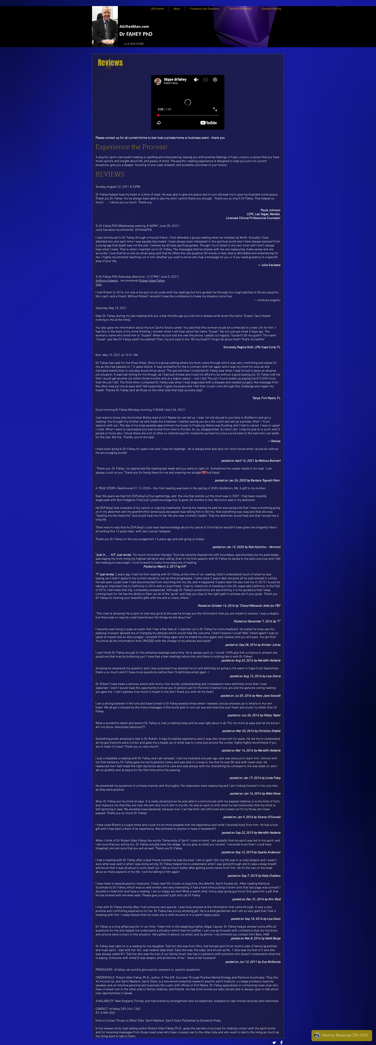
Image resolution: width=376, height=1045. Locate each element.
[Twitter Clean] (274, 1043)
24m (99, 285)
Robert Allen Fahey (152, 281)
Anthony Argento (107, 281)
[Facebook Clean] (281, 1043)
